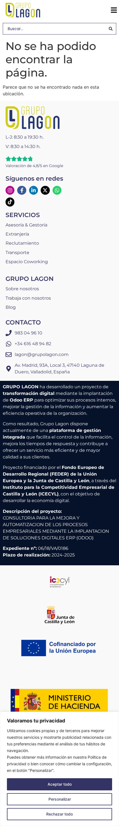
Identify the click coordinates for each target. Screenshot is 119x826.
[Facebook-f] (21, 190)
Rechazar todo (59, 814)
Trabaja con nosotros (28, 298)
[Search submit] (110, 28)
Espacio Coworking (27, 261)
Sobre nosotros (22, 288)
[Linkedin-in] (33, 190)
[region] (59, 769)
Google (56, 165)
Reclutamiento (22, 243)
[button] (113, 10)
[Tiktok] (10, 201)
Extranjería (17, 234)
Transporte (17, 252)
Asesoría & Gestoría (26, 225)
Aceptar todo (60, 784)
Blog (11, 307)
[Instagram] (10, 190)
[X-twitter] (45, 190)
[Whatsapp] (57, 190)
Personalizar (59, 799)
